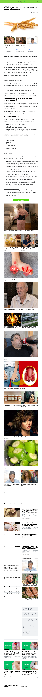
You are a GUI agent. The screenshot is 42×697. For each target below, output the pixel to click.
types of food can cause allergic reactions (13, 104)
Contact (25, 686)
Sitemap (22, 686)
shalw (5, 497)
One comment (6, 12)
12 (9, 591)
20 (11, 593)
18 (7, 593)
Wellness (23, 649)
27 (11, 595)
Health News (7, 6)
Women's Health (6, 649)
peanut (32, 104)
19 (9, 593)
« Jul (4, 600)
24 (4, 595)
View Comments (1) (21, 200)
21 (14, 593)
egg (28, 104)
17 (4, 593)
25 (7, 595)
